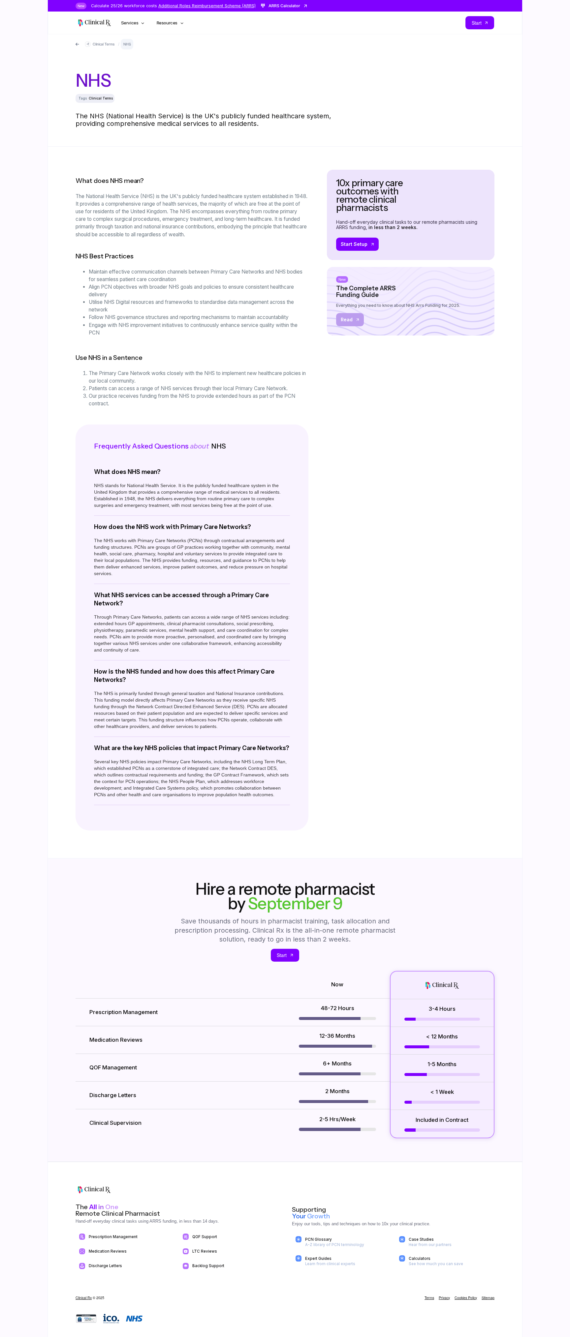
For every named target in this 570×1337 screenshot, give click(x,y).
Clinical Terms (101, 98)
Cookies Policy (466, 1297)
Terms (429, 1297)
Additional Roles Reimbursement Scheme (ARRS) (207, 5)
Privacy (444, 1297)
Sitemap (488, 1297)
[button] (132, 22)
